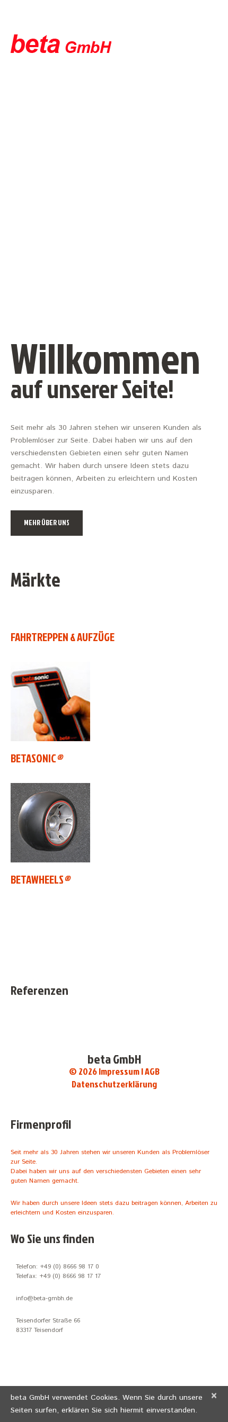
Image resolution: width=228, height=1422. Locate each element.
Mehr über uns (46, 522)
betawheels (40, 879)
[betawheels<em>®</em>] (50, 822)
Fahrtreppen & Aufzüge (63, 637)
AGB (152, 1071)
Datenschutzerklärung (114, 1084)
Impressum (119, 1071)
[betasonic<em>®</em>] (50, 701)
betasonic (36, 758)
